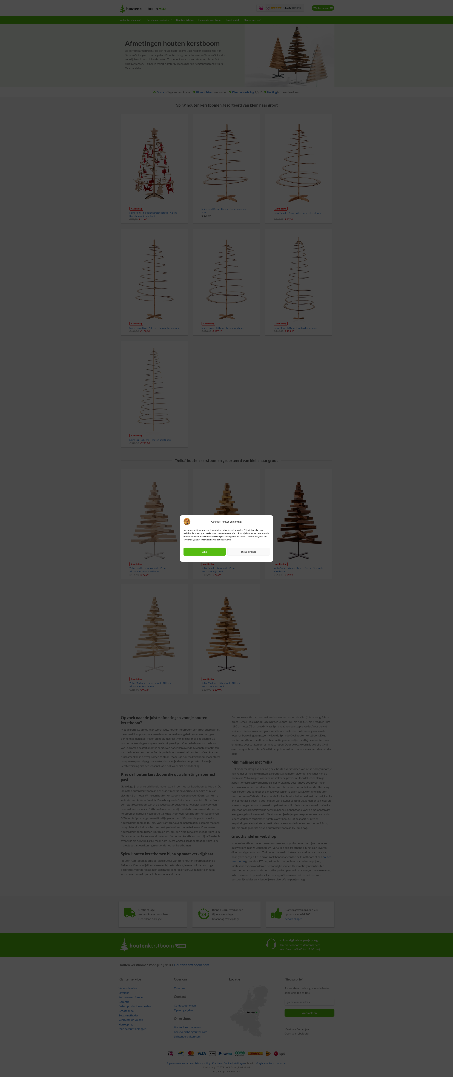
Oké (204, 551)
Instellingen (248, 551)
